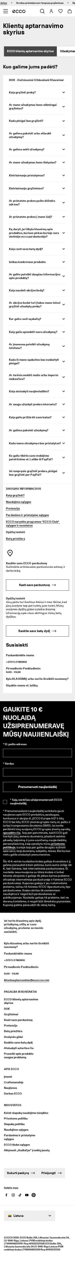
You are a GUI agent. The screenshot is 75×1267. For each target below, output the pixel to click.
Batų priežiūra (15, 538)
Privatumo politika (16, 1118)
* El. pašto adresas (15, 744)
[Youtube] (26, 1195)
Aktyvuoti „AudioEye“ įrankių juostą (23, 1150)
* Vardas (8, 763)
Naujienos (10, 1087)
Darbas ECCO (13, 1093)
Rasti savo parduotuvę (18, 1019)
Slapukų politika (14, 1124)
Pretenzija (13, 508)
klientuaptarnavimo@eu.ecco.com (26, 980)
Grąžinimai (11, 1014)
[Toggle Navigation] (5, 11)
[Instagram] (13, 1195)
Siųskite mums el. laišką (22, 685)
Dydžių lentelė (15, 532)
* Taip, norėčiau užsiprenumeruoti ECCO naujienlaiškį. (36, 801)
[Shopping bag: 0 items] (69, 11)
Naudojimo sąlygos (18, 501)
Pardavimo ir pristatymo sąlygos (27, 515)
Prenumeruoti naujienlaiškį (37, 787)
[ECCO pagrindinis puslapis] (19, 11)
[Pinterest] (33, 1195)
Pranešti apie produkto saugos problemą (18, 1055)
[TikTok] (20, 1195)
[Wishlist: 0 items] (60, 11)
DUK (7, 1008)
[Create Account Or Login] (51, 11)
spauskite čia (12, 832)
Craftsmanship (13, 1082)
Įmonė (8, 1076)
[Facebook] (6, 1195)
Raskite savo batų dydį (18, 1042)
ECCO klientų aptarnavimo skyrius (30, 51)
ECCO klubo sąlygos (17, 1144)
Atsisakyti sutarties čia (19, 1048)
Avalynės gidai (13, 1036)
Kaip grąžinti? (15, 495)
